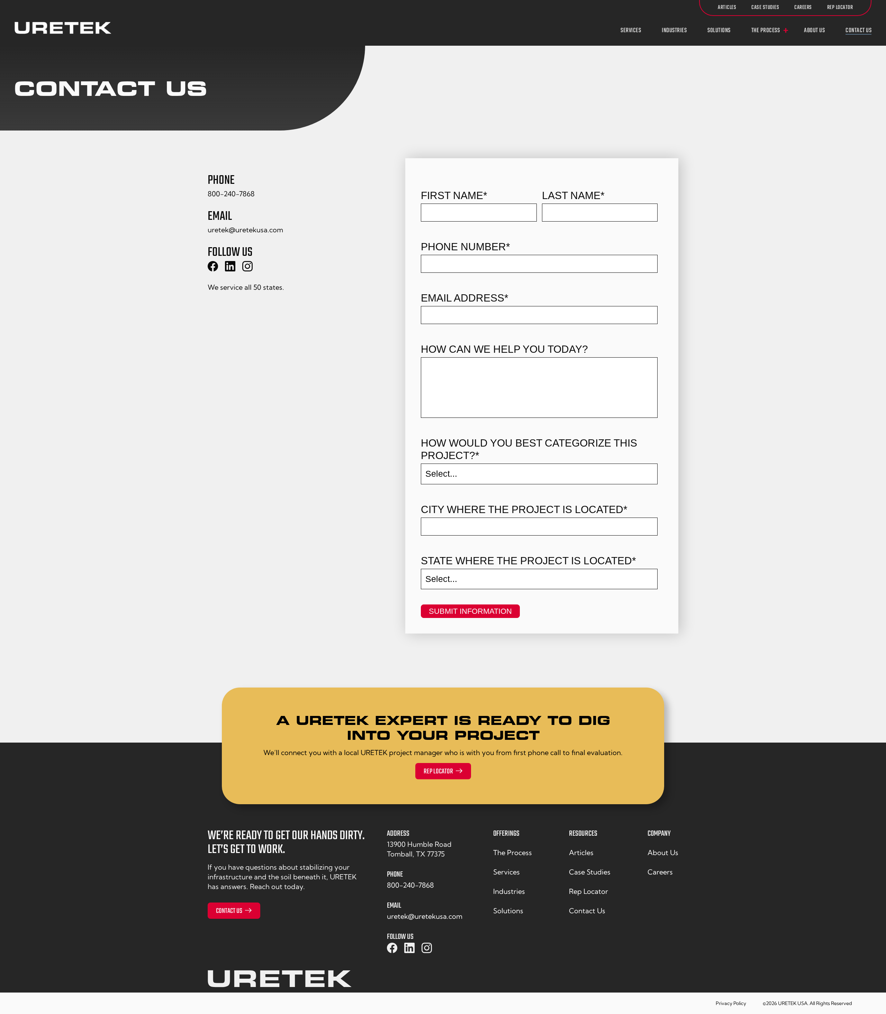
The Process (765, 31)
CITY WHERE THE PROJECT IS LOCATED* (524, 509)
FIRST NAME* (454, 195)
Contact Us (858, 31)
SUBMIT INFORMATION (470, 611)
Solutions (719, 31)
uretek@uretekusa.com (245, 229)
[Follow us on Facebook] (392, 948)
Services (631, 31)
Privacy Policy (731, 1003)
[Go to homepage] (63, 28)
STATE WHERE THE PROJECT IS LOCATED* (528, 560)
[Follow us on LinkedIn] (409, 948)
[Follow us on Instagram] (427, 948)
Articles (727, 8)
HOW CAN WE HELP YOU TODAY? (504, 349)
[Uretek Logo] (279, 981)
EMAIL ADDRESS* (464, 298)
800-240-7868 (231, 193)
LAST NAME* (573, 195)
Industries (674, 31)
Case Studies (765, 8)
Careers (803, 8)
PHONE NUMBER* (465, 246)
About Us (814, 31)
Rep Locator (840, 8)
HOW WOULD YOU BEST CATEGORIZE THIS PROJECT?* (529, 449)
